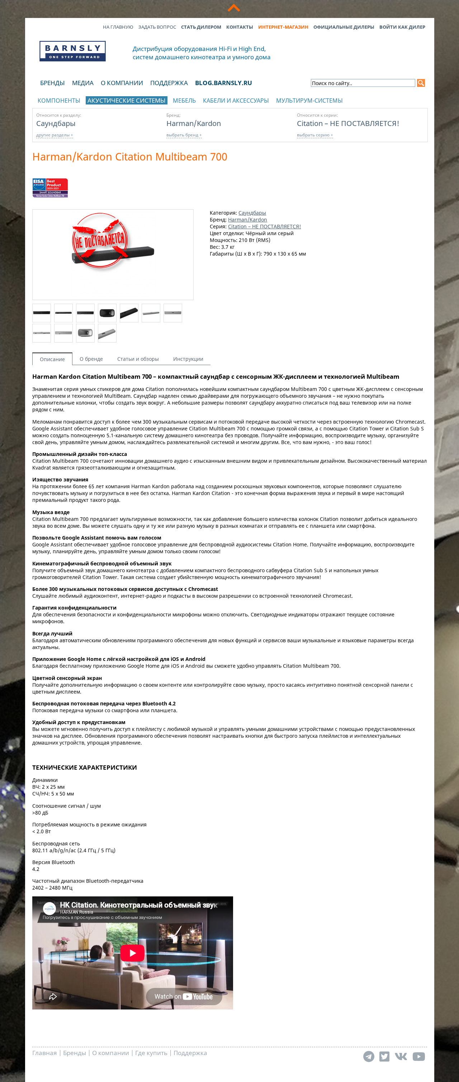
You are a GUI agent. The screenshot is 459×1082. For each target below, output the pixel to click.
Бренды (52, 83)
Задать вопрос (157, 27)
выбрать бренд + (184, 135)
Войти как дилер (402, 27)
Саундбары (56, 123)
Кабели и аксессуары (236, 100)
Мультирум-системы (309, 100)
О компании (122, 83)
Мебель (184, 100)
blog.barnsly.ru (223, 83)
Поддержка (169, 83)
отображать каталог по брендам (382, 99)
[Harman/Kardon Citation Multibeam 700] (113, 295)
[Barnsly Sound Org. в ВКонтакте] (401, 1056)
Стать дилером (201, 27)
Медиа (83, 83)
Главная (44, 1053)
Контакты (239, 27)
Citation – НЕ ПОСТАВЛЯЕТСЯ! (348, 123)
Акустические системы (126, 100)
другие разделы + (54, 135)
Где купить (151, 1053)
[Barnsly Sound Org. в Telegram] (368, 1056)
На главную (118, 27)
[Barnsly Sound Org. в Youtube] (419, 1056)
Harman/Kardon (193, 123)
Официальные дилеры (343, 27)
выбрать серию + (315, 135)
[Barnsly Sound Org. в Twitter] (384, 1056)
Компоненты (59, 100)
